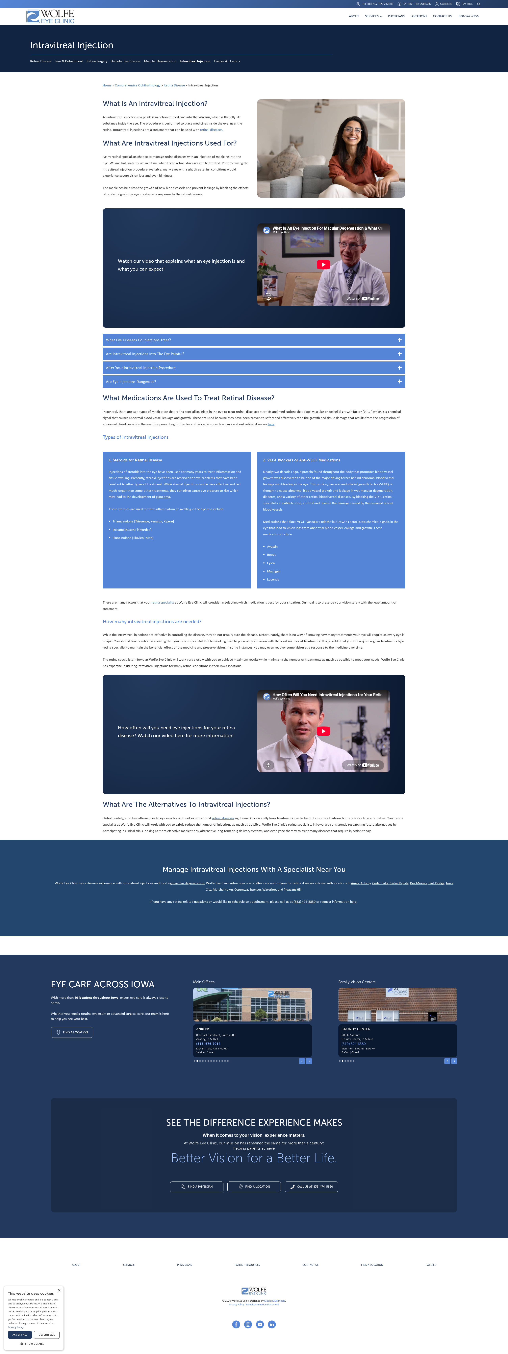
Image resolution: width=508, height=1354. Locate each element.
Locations (419, 16)
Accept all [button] (20, 1334)
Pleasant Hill (292, 889)
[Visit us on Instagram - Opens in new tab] (248, 1324)
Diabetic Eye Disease (125, 61)
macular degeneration (376, 490)
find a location (372, 1265)
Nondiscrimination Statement (262, 1304)
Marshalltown (223, 889)
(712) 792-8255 (208, 1043)
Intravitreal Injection (195, 61)
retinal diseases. (211, 129)
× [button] (59, 1290)
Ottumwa (241, 889)
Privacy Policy (236, 1304)
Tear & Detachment (69, 61)
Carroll (204, 1029)
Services (372, 16)
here (271, 424)
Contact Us (442, 16)
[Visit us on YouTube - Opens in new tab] (260, 1324)
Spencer (255, 889)
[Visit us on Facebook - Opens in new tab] (236, 1324)
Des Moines (418, 883)
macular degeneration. (188, 883)
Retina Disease (40, 61)
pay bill (431, 1265)
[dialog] (34, 1318)
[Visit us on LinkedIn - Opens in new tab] (272, 1324)
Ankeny (366, 883)
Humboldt (351, 1029)
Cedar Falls (380, 883)
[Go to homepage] (50, 16)
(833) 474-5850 (305, 901)
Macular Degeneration (160, 61)
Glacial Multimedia (274, 1300)
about (76, 1265)
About (354, 16)
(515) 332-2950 (354, 1043)
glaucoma (163, 496)
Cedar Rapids (399, 883)
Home (107, 85)
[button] (302, 1061)
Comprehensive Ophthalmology (137, 85)
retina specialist (162, 602)
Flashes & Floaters (227, 61)
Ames (355, 883)
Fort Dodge (436, 883)
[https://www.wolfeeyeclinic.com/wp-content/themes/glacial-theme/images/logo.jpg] (254, 1291)
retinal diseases (223, 818)
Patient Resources (247, 1265)
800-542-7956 (469, 16)
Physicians (396, 16)
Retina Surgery (97, 61)
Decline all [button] (47, 1334)
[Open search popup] (479, 4)
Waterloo (269, 889)
